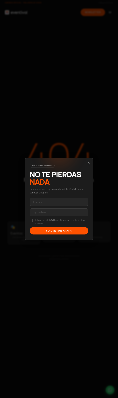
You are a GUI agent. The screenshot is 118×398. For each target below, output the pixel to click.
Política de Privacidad (60, 220)
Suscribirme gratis (59, 230)
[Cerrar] (88, 162)
